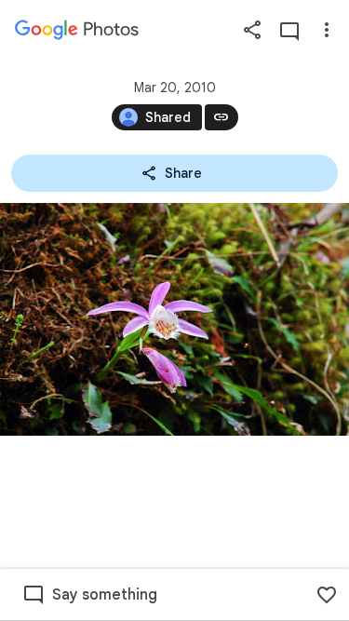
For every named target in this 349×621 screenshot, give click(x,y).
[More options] (326, 29)
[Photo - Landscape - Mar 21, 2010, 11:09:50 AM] (174, 319)
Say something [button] (104, 595)
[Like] (326, 595)
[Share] (252, 29)
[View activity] (289, 29)
